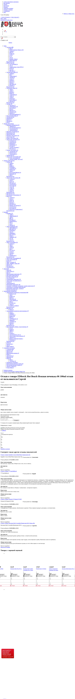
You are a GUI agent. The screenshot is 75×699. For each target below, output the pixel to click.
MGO (11, 301)
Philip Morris (13, 60)
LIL (11, 65)
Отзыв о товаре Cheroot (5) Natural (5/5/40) (11, 499)
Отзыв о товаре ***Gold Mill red (9, 471)
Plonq (11, 309)
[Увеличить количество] (10, 583)
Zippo (8, 270)
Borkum (11, 92)
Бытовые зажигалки (12, 276)
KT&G (11, 53)
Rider (11, 175)
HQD (11, 297)
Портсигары (10, 134)
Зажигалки (6, 268)
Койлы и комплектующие (16, 338)
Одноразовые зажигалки (13, 279)
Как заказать (7, 3)
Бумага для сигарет (12, 138)
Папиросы (9, 118)
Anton (11, 171)
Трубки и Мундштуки (9, 160)
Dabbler (11, 313)
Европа (12, 113)
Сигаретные (13, 151)
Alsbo (11, 89)
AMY (11, 217)
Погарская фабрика (15, 114)
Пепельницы (10, 133)
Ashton (11, 90)
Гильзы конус (13, 154)
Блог (5, 12)
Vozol (11, 304)
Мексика (12, 110)
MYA (11, 222)
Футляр (12, 146)
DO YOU (12, 250)
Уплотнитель (10, 267)
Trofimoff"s (12, 237)
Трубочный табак (11, 88)
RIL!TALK (12, 234)
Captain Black (13, 76)
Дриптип (12, 337)
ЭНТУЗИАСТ (13, 228)
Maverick (12, 101)
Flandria (11, 80)
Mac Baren (12, 84)
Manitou (11, 82)
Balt (11, 48)
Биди (8, 122)
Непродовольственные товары (14, 363)
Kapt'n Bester (13, 100)
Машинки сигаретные (12, 131)
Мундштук (12, 148)
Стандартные (13, 129)
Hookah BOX (13, 221)
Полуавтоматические (15, 127)
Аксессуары (10, 137)
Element (11, 322)
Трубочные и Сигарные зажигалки (15, 287)
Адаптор (12, 179)
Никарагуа (12, 111)
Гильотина (12, 142)
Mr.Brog (12, 169)
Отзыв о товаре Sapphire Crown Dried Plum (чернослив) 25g (15, 454)
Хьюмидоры (10, 155)
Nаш (11, 231)
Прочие (12, 225)
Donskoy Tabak (13, 59)
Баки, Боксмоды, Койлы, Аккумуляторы (17, 326)
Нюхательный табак (12, 115)
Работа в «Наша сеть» (69, 13)
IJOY (11, 332)
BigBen (11, 166)
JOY (11, 238)
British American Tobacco (16, 49)
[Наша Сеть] (12, 27)
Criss (11, 295)
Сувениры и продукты (9, 348)
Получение (6, 5)
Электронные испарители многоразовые (17, 311)
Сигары (9, 104)
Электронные (10, 283)
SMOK (11, 330)
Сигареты (9, 47)
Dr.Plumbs (12, 167)
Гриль (11, 180)
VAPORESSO (13, 318)
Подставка (12, 185)
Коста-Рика (12, 108)
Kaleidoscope (13, 255)
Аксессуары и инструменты (17, 336)
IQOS (11, 68)
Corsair (11, 97)
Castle (11, 96)
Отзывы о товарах (8, 9)
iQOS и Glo (10, 63)
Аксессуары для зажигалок (13, 280)
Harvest (11, 81)
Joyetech (11, 333)
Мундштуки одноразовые (13, 195)
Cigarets (11, 51)
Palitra (11, 235)
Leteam (11, 243)
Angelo (11, 163)
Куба (11, 109)
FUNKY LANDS (14, 305)
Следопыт (12, 361)
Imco (8, 272)
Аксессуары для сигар (13, 139)
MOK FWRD (10, 346)
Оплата (5, 4)
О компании (7, 11)
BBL (11, 218)
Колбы (8, 260)
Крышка (11, 202)
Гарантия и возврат (8, 8)
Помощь (6, 7)
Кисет (11, 181)
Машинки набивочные (12, 125)
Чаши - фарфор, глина (12, 263)
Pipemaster (12, 173)
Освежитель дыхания (12, 362)
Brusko (12, 316)
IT (10, 56)
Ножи (8, 358)
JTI (11, 57)
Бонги (9, 196)
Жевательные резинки (12, 353)
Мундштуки (10, 193)
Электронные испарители (10, 291)
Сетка (11, 187)
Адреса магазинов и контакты (11, 1)
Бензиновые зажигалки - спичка (14, 288)
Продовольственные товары (14, 365)
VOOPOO (12, 321)
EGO (11, 328)
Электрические (13, 130)
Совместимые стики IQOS (16, 67)
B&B (11, 164)
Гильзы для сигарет (12, 150)
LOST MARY (13, 300)
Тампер (11, 189)
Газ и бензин (10, 278)
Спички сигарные (14, 147)
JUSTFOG (12, 315)
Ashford (11, 73)
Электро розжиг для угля (16, 159)
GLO (11, 69)
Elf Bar (12, 296)
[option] (16, 571)
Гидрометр (12, 140)
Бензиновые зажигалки (13, 284)
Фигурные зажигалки (12, 275)
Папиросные (13, 152)
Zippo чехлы (10, 271)
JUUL (11, 312)
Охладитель (12, 184)
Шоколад (9, 351)
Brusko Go (12, 293)
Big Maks (12, 220)
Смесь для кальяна (12, 242)
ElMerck (4, 430)
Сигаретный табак (12, 72)
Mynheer (11, 85)
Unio (11, 224)
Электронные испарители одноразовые (17, 292)
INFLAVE (12, 299)
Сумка (11, 188)
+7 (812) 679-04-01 (5, 17)
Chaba (11, 246)
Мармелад (9, 357)
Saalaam (11, 253)
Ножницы (12, 143)
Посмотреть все (10, 61)
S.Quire (8, 282)
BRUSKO (12, 71)
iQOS (8, 342)
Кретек (8, 119)
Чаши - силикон (11, 262)
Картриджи (9, 344)
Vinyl (11, 239)
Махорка (9, 121)
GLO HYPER (13, 64)
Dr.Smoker (12, 340)
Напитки (9, 350)
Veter (11, 245)
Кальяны (6, 212)
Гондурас (12, 105)
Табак (5, 46)
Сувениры (10, 349)
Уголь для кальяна (14, 158)
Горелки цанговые (11, 289)
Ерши (11, 191)
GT (10, 55)
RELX (11, 317)
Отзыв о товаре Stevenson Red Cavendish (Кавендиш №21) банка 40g (18, 523)
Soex (11, 254)
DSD (11, 52)
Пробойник (13, 144)
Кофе (8, 354)
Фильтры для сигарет (12, 135)
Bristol (11, 93)
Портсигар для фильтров (16, 209)
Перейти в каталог (5, 449)
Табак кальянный (12, 226)
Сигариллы (10, 117)
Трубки (9, 162)
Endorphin (12, 230)
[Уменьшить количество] (10, 578)
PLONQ (12, 303)
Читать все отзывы (5, 547)
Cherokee (12, 77)
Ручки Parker (10, 367)
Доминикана (13, 106)
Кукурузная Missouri (15, 172)
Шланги (9, 264)
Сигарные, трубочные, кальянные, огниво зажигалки (20, 286)
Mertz (11, 359)
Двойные (12, 126)
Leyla (11, 251)
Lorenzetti (12, 168)
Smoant (11, 320)
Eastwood (12, 98)
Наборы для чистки (15, 205)
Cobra (11, 247)
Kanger (11, 329)
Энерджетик (10, 355)
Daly (11, 249)
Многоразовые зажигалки (13, 274)
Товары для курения (9, 123)
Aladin (11, 214)
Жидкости (9, 308)
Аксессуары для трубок (13, 177)
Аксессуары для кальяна (13, 156)
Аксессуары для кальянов (13, 258)
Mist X (11, 324)
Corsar (11, 78)
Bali (10, 75)
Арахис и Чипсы (11, 366)
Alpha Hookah (13, 216)
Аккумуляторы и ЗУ (15, 334)
